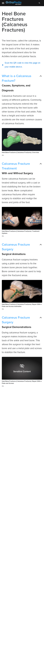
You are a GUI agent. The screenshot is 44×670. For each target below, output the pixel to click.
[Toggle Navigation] (3, 3)
